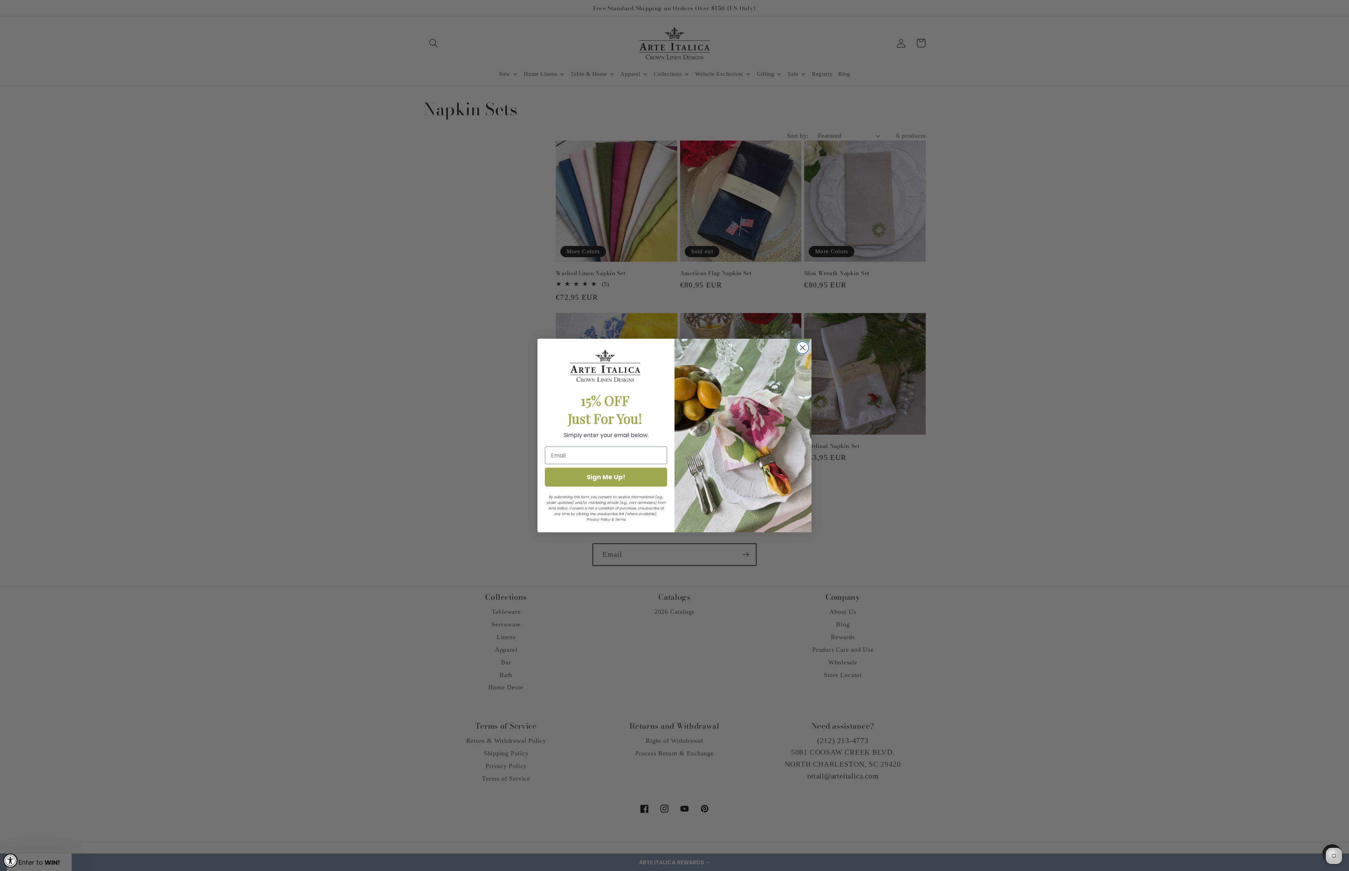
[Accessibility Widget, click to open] (11, 860)
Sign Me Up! (606, 477)
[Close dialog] (802, 348)
